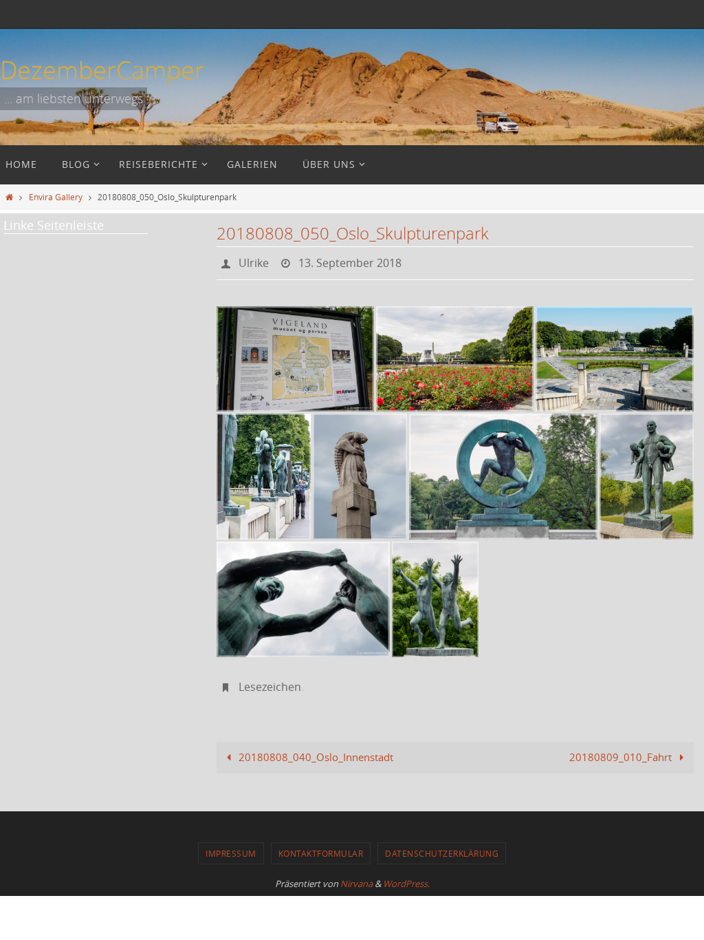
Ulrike (254, 261)
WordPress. (406, 876)
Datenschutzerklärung (441, 845)
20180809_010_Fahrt (621, 749)
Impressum (231, 845)
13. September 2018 (350, 261)
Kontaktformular (321, 845)
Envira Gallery (55, 196)
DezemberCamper (102, 69)
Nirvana (356, 876)
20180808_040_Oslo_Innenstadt (314, 749)
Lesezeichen (270, 681)
